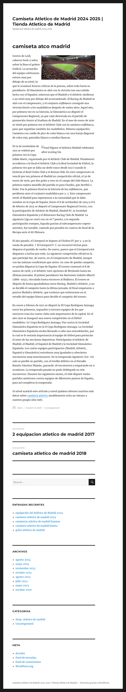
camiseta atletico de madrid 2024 (36, 517)
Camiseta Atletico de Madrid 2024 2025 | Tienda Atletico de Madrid (57, 21)
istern (20, 408)
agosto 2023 (23, 576)
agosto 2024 (23, 559)
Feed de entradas (26, 657)
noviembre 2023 (25, 568)
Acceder (20, 653)
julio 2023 (22, 581)
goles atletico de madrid (30, 530)
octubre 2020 (24, 589)
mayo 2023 (22, 585)
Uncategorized (51, 408)
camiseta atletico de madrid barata (37, 525)
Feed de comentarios (28, 661)
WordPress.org (24, 666)
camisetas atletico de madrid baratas (38, 521)
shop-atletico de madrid (30, 619)
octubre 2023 (24, 572)
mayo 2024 (22, 563)
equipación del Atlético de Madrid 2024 (39, 512)
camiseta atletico (37, 395)
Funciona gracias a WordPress (94, 683)
